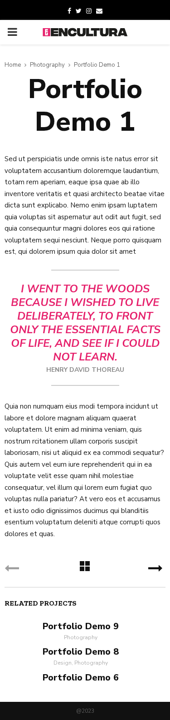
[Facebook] (69, 11)
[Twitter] (79, 11)
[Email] (99, 11)
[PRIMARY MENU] (12, 32)
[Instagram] (89, 11)
